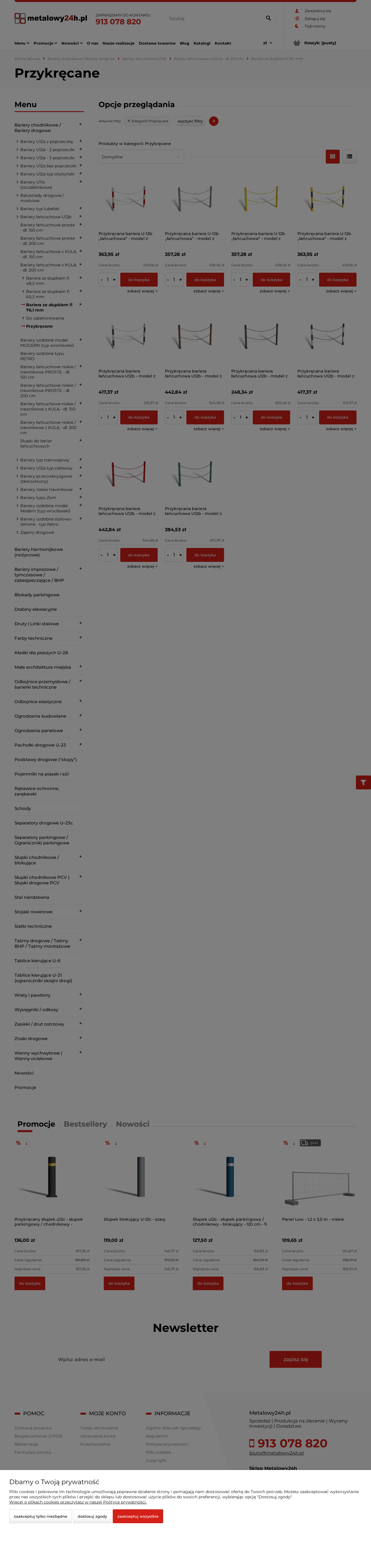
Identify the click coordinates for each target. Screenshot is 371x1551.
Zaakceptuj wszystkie (138, 1516)
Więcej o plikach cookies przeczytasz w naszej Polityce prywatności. (78, 1502)
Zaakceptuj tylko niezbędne (40, 1516)
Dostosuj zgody (92, 1516)
